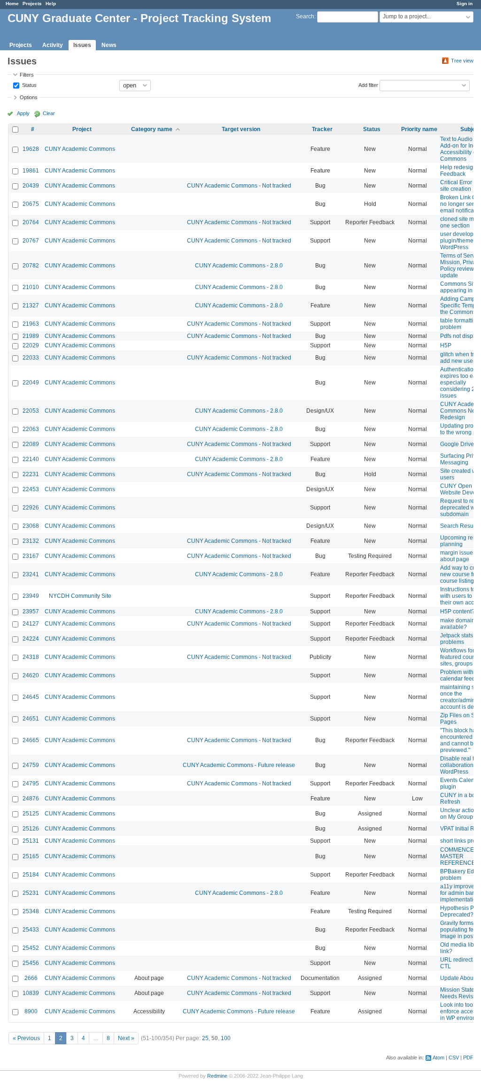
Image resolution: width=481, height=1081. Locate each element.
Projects (32, 3)
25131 (31, 841)
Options (29, 97)
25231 (31, 893)
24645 (31, 697)
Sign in (465, 3)
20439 (31, 185)
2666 (31, 978)
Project (82, 129)
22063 (31, 429)
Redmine (217, 1076)
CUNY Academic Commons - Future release (239, 765)
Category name (151, 129)
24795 (31, 783)
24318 (31, 657)
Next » (126, 1038)
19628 (31, 149)
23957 (31, 611)
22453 (31, 489)
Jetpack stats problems (456, 638)
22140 (31, 459)
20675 (31, 204)
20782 (31, 265)
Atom (438, 1057)
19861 (31, 170)
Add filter (368, 84)
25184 (31, 874)
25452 (31, 948)
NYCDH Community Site (80, 596)
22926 (31, 507)
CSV (454, 1057)
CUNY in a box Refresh (459, 798)
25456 (31, 963)
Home (12, 3)
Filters (27, 75)
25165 (31, 856)
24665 (31, 740)
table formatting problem (460, 323)
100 (226, 1038)
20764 (31, 222)
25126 (31, 828)
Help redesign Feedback (458, 170)
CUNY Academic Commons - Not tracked (239, 185)
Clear (49, 113)
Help (51, 3)
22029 (31, 345)
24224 (31, 638)
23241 (31, 574)
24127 (31, 623)
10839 (31, 993)
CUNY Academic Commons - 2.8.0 (239, 265)
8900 (31, 1011)
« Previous (26, 1038)
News (108, 45)
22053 (31, 410)
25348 (31, 911)
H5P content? (457, 611)
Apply (23, 113)
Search (305, 16)
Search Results (459, 526)
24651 (31, 718)
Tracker (322, 129)
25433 (31, 929)
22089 (31, 444)
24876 (31, 798)
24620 (31, 675)
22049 (31, 382)
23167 (31, 556)
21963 (31, 324)
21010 (31, 287)
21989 (31, 336)
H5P (445, 345)
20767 (31, 240)
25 (205, 1038)
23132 (31, 541)
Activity (52, 45)
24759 (31, 765)
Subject (470, 129)
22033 (31, 357)
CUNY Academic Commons (80, 149)
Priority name (419, 129)
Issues (82, 45)
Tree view (462, 60)
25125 (31, 813)
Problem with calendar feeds (459, 675)
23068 (31, 526)
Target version (241, 129)
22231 (31, 474)
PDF (468, 1057)
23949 (31, 596)
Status (29, 84)
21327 (31, 305)
